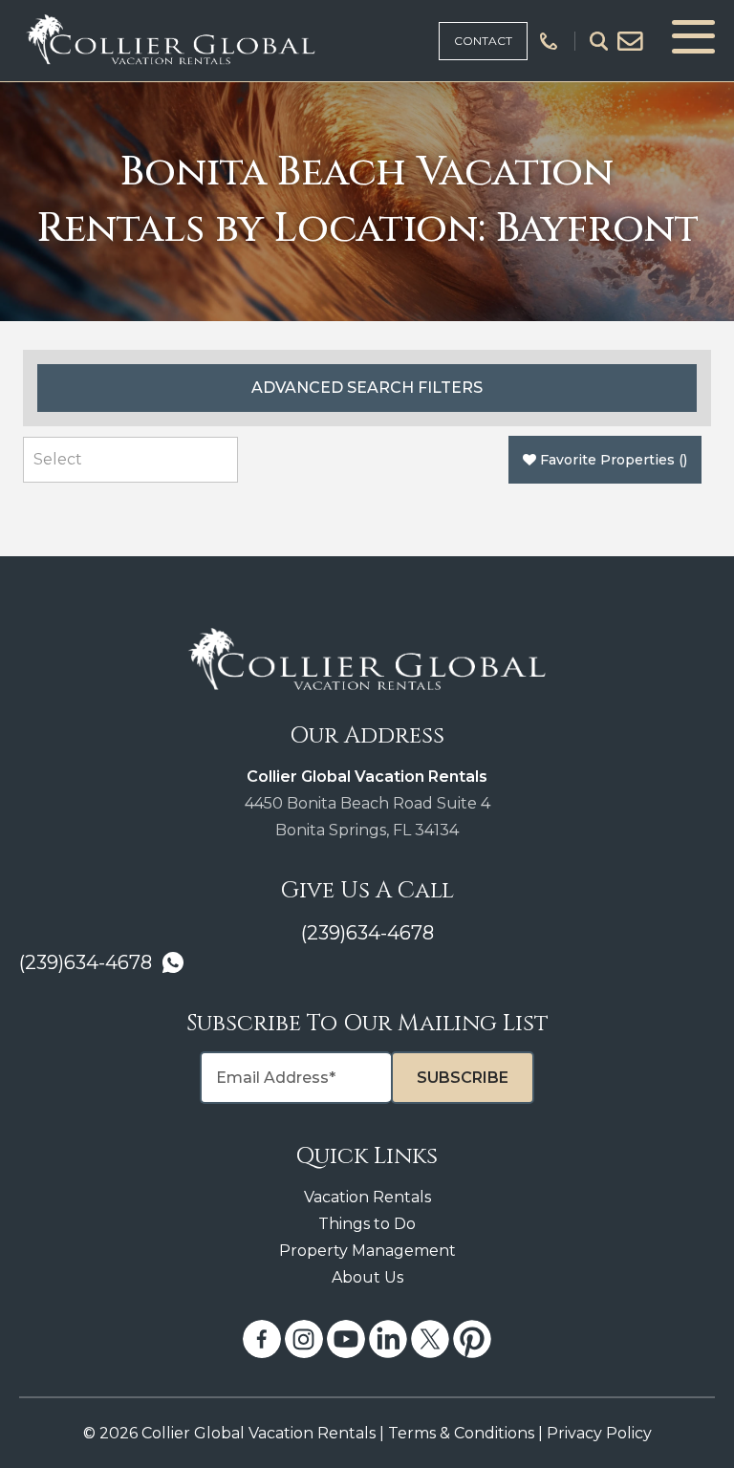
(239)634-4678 (367, 932)
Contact (483, 40)
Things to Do (367, 1224)
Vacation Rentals (367, 1197)
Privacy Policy (599, 1433)
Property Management (367, 1250)
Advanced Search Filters (367, 387)
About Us (367, 1277)
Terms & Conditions (461, 1433)
